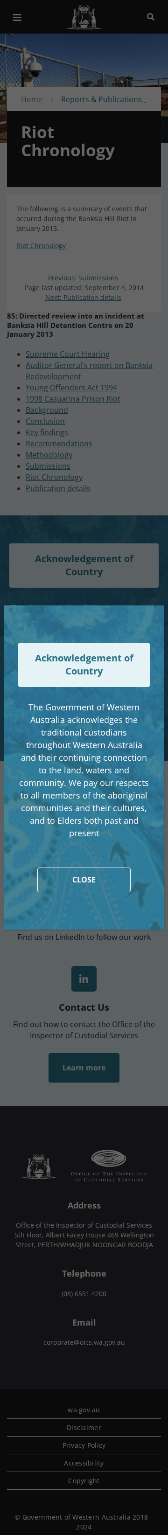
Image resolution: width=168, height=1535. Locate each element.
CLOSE (84, 880)
